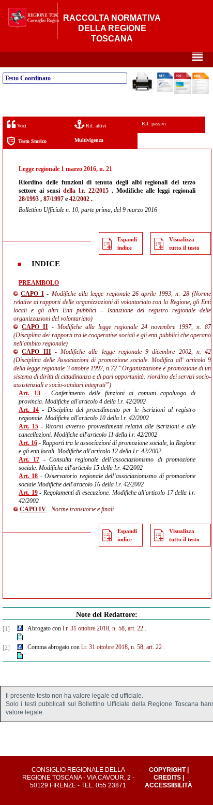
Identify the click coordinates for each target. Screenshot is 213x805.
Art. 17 (29, 459)
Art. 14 (29, 409)
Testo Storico (32, 141)
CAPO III (36, 351)
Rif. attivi (95, 125)
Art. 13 (29, 393)
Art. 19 (28, 492)
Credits (167, 777)
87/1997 (53, 199)
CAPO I (32, 293)
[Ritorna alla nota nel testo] (20, 628)
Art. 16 (28, 443)
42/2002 (79, 199)
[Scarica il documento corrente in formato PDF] (182, 91)
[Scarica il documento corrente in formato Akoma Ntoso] (200, 91)
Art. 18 (28, 476)
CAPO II (35, 326)
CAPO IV (33, 509)
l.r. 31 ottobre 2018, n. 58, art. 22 (103, 628)
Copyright (167, 769)
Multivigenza (88, 140)
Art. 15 (28, 426)
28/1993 (29, 199)
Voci (21, 125)
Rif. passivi (154, 123)
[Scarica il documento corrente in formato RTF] (165, 90)
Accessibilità (168, 785)
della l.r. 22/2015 (86, 190)
